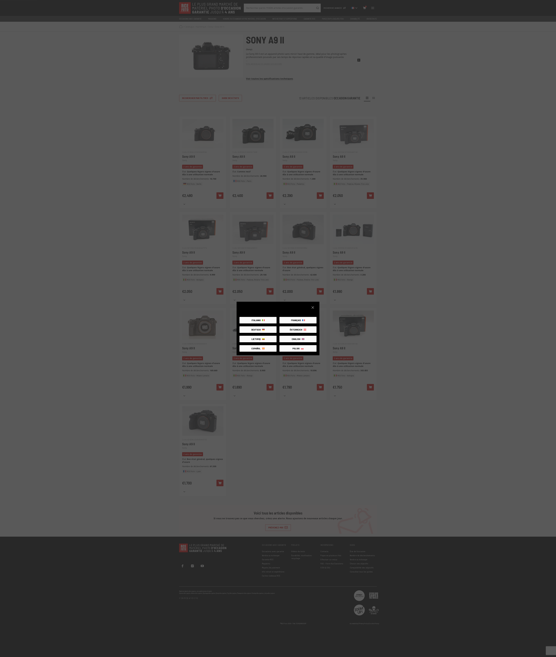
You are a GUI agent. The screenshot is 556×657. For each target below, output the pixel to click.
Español (256, 348)
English (296, 339)
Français (296, 320)
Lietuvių (256, 339)
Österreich (296, 329)
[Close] (312, 307)
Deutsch (256, 329)
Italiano (256, 320)
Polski (296, 348)
